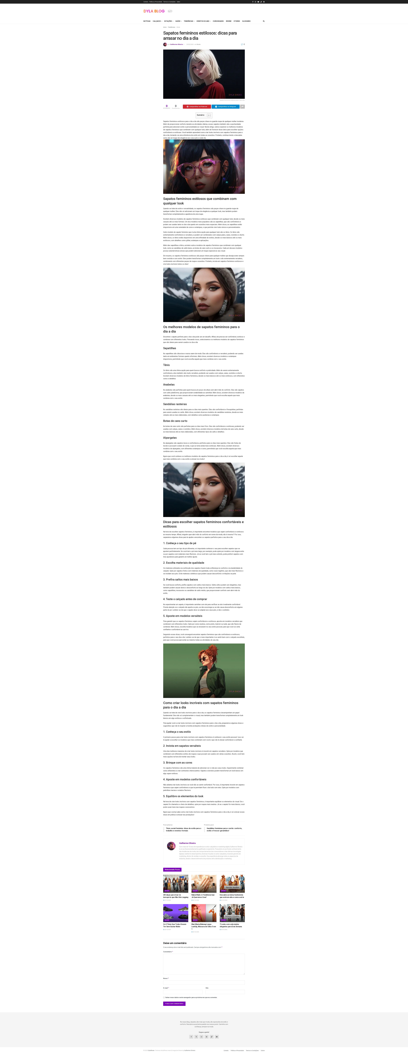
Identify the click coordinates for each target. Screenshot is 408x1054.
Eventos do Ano (203, 21)
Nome (166, 978)
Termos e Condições (169, 2)
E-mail (166, 988)
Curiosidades (218, 21)
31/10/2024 (167, 900)
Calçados (157, 21)
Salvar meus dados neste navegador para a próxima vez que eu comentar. (191, 997)
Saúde (177, 21)
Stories (237, 21)
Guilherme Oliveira (176, 44)
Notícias (146, 21)
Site (207, 988)
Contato (145, 2)
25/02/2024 (189, 44)
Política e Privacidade (155, 2)
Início (164, 27)
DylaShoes (151, 1050)
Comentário (168, 952)
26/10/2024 (195, 900)
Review (228, 21)
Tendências (188, 21)
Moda (178, 27)
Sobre (178, 2)
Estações (168, 21)
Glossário (246, 21)
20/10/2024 (167, 929)
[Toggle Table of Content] (207, 115)
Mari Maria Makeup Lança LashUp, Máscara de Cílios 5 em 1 (203, 926)
